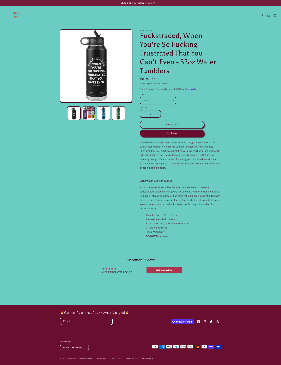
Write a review (164, 270)
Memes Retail (72, 358)
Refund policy (102, 358)
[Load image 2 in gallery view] (88, 113)
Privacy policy (116, 358)
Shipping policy (147, 358)
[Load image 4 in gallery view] (118, 113)
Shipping (144, 84)
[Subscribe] (109, 321)
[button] (6, 15)
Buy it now (172, 133)
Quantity (143, 108)
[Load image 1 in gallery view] (73, 113)
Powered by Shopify (86, 358)
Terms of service (131, 358)
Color (142, 94)
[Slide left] (63, 113)
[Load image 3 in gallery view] (103, 113)
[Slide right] (129, 113)
